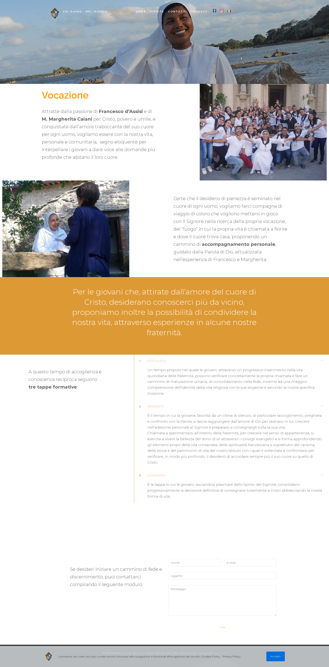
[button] (230, 377)
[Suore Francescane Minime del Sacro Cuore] (55, 13)
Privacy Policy (231, 656)
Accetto (275, 656)
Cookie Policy (211, 656)
